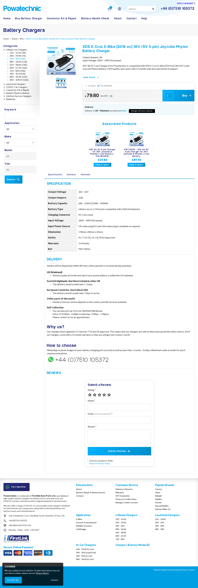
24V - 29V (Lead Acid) (86, 552)
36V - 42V (120, 526)
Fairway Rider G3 (162, 509)
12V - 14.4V (160, 519)
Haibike (158, 499)
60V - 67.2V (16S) (18, 67)
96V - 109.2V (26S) (19, 79)
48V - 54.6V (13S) (18, 61)
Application (12, 123)
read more (89, 77)
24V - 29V (159, 522)
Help (144, 18)
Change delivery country (142, 111)
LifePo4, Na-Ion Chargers (18, 96)
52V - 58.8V (121, 532)
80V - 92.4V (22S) (18, 76)
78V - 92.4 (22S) (18, 73)
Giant (157, 492)
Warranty (120, 492)
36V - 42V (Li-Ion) (84, 556)
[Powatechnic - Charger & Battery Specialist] (22, 9)
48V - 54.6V (121, 529)
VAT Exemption (123, 496)
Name (91, 400)
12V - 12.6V (121, 519)
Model (8, 150)
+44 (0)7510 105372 (18, 520)
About (118, 18)
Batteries (10, 99)
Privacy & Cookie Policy (126, 499)
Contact (132, 18)
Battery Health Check (95, 18)
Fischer (158, 502)
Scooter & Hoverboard (86, 522)
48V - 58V (159, 529)
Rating (91, 389)
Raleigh (158, 496)
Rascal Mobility (162, 506)
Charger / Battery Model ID (133, 544)
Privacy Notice (42, 573)
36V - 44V (159, 526)
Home (7, 18)
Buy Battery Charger (28, 18)
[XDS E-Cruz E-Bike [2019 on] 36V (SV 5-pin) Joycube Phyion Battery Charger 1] (61, 83)
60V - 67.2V (121, 536)
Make (8, 136)
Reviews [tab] (85, 174)
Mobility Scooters (84, 526)
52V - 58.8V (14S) (18, 64)
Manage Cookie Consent (127, 502)
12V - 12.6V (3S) (18, 52)
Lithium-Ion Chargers (16, 49)
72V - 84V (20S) (17, 70)
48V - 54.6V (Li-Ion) (85, 559)
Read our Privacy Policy (99, 463)
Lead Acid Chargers (16, 84)
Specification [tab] (55, 174)
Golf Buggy (81, 529)
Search (11, 179)
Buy (184, 95)
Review (91, 426)
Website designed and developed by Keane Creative (174, 570)
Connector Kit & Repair (62, 18)
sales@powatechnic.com (20, 525)
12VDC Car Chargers (16, 87)
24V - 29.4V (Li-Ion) (85, 549)
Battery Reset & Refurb (17, 93)
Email (99, 413)
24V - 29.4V (121, 522)
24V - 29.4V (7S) (18, 55)
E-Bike (79, 519)
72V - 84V (120, 539)
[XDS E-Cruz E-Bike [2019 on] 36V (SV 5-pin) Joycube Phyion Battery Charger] (61, 60)
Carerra (158, 489)
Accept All (13, 580)
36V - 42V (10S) (17, 58)
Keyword (10, 109)
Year (8, 163)
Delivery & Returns (124, 489)
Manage (54, 580)
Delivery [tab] (71, 174)
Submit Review (117, 451)
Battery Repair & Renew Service (90, 492)
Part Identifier (19, 487)
